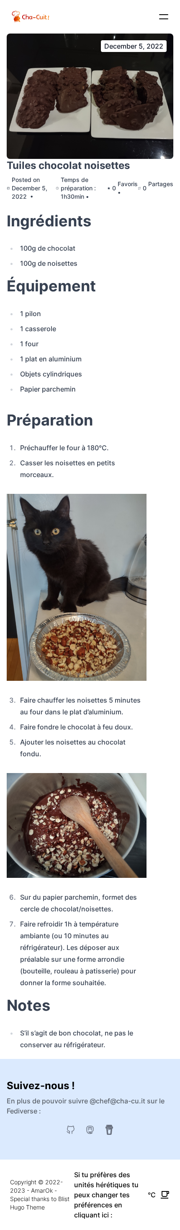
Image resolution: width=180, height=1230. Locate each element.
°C (152, 1195)
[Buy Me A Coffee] (109, 1130)
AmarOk (42, 1190)
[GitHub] (71, 1130)
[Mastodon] (90, 1130)
